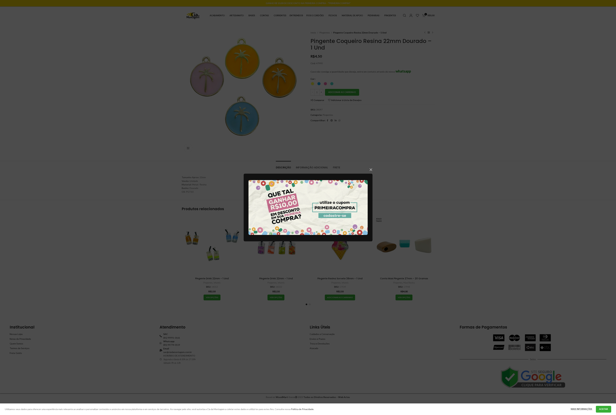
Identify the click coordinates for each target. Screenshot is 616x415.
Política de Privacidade (302, 409)
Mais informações (582, 409)
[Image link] (308, 207)
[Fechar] (371, 170)
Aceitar (603, 409)
